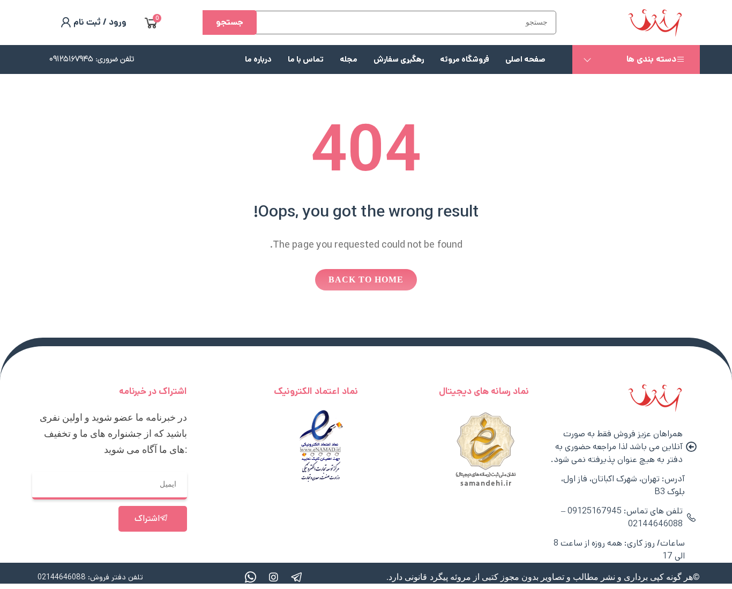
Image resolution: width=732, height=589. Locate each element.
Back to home (366, 279)
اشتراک (147, 518)
